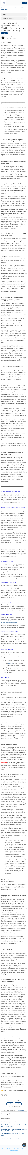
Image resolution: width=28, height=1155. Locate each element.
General (17, 8)
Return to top (4, 1114)
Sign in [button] (24, 2)
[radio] (9, 1103)
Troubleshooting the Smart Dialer (9, 1122)
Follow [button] (4, 33)
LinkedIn (7, 1095)
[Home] (3, 2)
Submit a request (19, 1110)
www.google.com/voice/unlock (9, 622)
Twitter (5, 1095)
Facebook (2, 1095)
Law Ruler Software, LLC (7, 8)
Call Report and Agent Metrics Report (10, 1138)
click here (10, 663)
